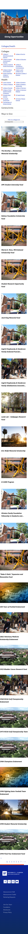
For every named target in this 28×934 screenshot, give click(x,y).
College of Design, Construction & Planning (7, 61)
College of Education (21, 59)
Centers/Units (7, 108)
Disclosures (6, 910)
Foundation (6, 907)
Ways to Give (7, 114)
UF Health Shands (20, 95)
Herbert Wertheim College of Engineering (7, 75)
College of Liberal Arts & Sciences (7, 70)
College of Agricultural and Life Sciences (8, 56)
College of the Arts (20, 54)
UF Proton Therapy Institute (20, 99)
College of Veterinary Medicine (21, 90)
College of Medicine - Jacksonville (21, 85)
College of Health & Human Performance (8, 65)
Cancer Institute (7, 82)
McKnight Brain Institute (7, 96)
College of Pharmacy (21, 88)
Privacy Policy (7, 912)
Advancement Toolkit (9, 894)
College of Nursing (7, 88)
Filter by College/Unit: (14, 120)
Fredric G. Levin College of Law (19, 70)
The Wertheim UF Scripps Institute (7, 103)
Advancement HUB (9, 892)
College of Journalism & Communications (20, 66)
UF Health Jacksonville (6, 99)
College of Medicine (8, 84)
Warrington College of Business (21, 74)
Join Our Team (7, 904)
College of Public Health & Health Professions (7, 91)
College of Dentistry (21, 82)
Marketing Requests (9, 897)
